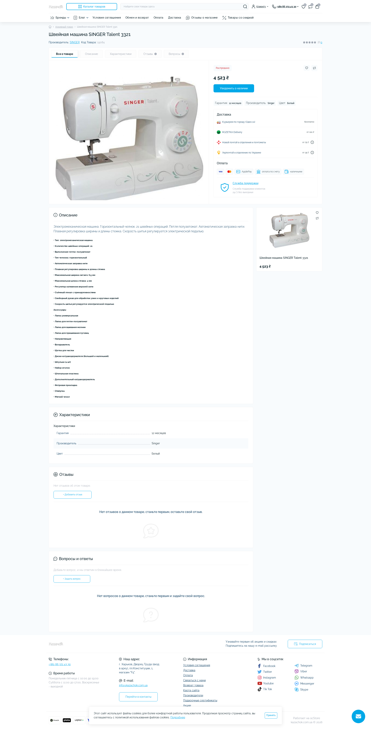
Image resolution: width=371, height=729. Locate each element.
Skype (304, 689)
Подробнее (177, 717)
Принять (271, 715)
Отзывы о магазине (204, 17)
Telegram (306, 665)
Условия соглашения (107, 17)
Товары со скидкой (241, 17)
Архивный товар (64, 27)
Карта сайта (191, 690)
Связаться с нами (194, 680)
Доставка (174, 17)
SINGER (75, 42)
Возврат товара (193, 685)
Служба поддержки (245, 183)
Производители (193, 695)
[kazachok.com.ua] (116, 644)
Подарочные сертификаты (200, 700)
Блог (82, 17)
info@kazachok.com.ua (133, 685)
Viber (303, 671)
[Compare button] (314, 68)
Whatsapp (307, 677)
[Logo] (56, 6)
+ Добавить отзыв (72, 494)
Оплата (158, 17)
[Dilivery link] (312, 142)
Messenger (307, 683)
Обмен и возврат (137, 17)
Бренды (61, 17)
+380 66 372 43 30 (60, 664)
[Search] (245, 7)
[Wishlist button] (307, 68)
